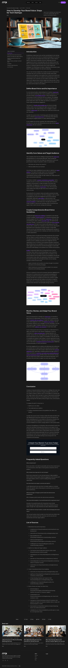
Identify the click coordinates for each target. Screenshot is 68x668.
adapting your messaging (40, 326)
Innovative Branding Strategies (13, 8)
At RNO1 (28, 250)
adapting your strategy (49, 321)
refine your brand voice (39, 333)
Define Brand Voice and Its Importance (14, 54)
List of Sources (10, 67)
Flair (16, 665)
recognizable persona (40, 95)
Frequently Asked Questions (12, 65)
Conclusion (9, 63)
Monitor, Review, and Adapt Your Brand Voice (14, 61)
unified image (34, 110)
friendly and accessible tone (40, 105)
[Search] (59, 2)
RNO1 (6, 665)
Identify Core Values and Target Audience (15, 56)
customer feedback (30, 201)
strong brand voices (39, 116)
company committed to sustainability (45, 180)
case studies (41, 198)
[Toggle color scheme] (19, 666)
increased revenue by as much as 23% (45, 341)
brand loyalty (43, 186)
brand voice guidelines (40, 215)
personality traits (45, 220)
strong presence (40, 217)
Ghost (13, 665)
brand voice (55, 92)
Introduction (9, 53)
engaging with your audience (36, 320)
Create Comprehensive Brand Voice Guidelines (14, 59)
